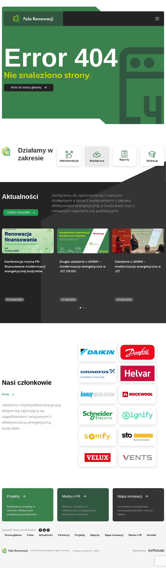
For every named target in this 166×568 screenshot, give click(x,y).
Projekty (80, 535)
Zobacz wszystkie (19, 212)
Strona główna (13, 535)
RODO (96, 550)
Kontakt (151, 535)
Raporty (95, 535)
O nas (6, 394)
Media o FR (135, 535)
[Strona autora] (156, 550)
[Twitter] (48, 530)
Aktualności (46, 535)
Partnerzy (64, 535)
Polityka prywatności (82, 550)
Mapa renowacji (114, 535)
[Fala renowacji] (33, 18)
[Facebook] (41, 530)
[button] (80, 307)
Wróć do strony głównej (26, 87)
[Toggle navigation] (157, 19)
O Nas (30, 535)
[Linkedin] (45, 530)
